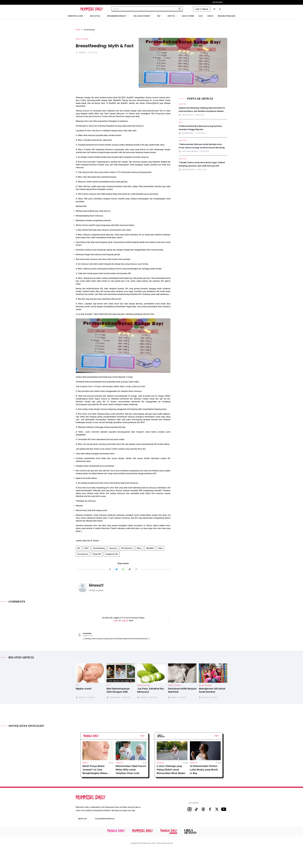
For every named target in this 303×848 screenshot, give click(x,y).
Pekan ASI (96, 554)
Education (95, 16)
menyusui (113, 548)
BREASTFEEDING (82, 39)
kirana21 (83, 52)
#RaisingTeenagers (226, 16)
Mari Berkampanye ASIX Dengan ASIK (118, 690)
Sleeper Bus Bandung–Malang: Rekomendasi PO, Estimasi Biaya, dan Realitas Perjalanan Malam (202, 110)
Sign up (125, 620)
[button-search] (180, 9)
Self (158, 16)
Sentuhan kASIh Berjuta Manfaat (182, 690)
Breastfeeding (99, 548)
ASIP (87, 548)
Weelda (205, 697)
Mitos (139, 548)
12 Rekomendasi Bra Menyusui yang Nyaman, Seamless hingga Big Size (200, 128)
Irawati (174, 697)
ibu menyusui (82, 554)
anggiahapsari (188, 169)
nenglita (82, 697)
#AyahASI (150, 548)
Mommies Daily (115, 697)
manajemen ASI (111, 554)
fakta (160, 548)
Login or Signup (201, 9)
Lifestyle (171, 16)
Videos (210, 16)
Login (115, 620)
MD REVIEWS (218, 2)
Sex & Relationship (141, 16)
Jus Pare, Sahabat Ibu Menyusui (150, 690)
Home (78, 30)
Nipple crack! (84, 688)
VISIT (142, 736)
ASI (78, 548)
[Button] (145, 736)
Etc (77, 685)
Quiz (201, 16)
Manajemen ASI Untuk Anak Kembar (212, 690)
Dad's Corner (188, 16)
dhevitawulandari (190, 151)
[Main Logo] (91, 9)
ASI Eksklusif (126, 548)
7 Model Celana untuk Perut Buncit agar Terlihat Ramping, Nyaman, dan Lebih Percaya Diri (202, 164)
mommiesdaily (188, 133)
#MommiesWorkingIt (116, 16)
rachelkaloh (187, 115)
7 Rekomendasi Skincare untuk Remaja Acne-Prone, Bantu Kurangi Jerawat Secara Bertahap (202, 146)
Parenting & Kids (75, 16)
